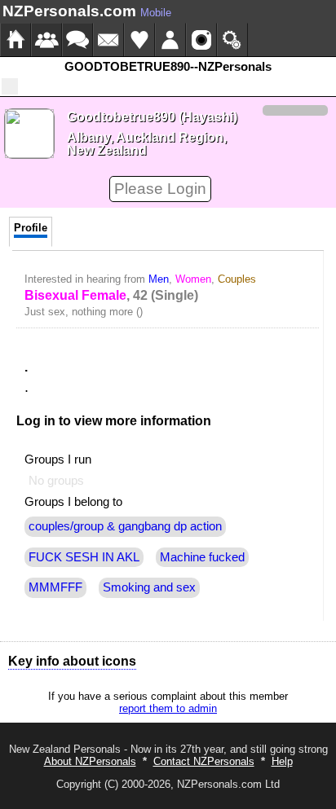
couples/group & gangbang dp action (125, 526)
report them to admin (168, 708)
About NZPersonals (90, 761)
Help (282, 761)
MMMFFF (55, 587)
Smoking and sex (149, 587)
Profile (30, 228)
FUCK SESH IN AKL (84, 557)
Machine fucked (202, 557)
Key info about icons (72, 661)
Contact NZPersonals (203, 761)
